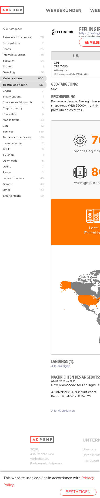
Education (9, 61)
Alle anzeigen (60, 366)
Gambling (9, 72)
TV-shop (8, 155)
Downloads (10, 161)
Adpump (55, 463)
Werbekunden (64, 11)
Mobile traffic (11, 120)
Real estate (10, 114)
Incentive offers (13, 143)
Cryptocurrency (13, 108)
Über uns (89, 449)
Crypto (7, 91)
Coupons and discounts (18, 102)
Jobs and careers (13, 178)
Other (6, 190)
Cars (5, 126)
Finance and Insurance (17, 37)
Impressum (91, 461)
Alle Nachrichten (63, 411)
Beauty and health (15, 85)
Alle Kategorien (13, 29)
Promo (7, 172)
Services (8, 132)
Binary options (12, 97)
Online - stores (12, 78)
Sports (7, 49)
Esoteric (8, 67)
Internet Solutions (14, 55)
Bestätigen (78, 492)
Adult (6, 149)
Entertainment (12, 196)
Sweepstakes (11, 43)
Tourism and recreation (17, 137)
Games (7, 184)
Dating (7, 167)
